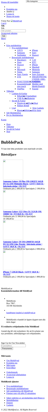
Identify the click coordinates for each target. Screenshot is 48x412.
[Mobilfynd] (16, 21)
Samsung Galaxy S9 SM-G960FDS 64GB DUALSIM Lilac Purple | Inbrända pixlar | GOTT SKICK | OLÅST (22, 244)
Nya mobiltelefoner (14, 386)
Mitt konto (10, 365)
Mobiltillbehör (12, 400)
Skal (8, 131)
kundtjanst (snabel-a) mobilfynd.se (20, 313)
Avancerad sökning (9, 33)
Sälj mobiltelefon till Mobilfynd (19, 391)
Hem (8, 124)
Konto (3, 120)
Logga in (10, 14)
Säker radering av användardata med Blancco (25, 398)
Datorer (9, 403)
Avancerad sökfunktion (16, 375)
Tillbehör (10, 127)
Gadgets (9, 405)
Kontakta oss (11, 9)
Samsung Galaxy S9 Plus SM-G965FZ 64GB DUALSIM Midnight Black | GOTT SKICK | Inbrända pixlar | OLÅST (23, 183)
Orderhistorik (12, 372)
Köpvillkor (11, 368)
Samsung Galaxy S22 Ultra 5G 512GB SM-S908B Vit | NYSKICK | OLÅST (22, 212)
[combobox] (13, 30)
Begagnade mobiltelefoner (17, 388)
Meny (3, 38)
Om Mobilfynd (12, 360)
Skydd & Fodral (13, 129)
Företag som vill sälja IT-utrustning (21, 393)
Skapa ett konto (12, 16)
